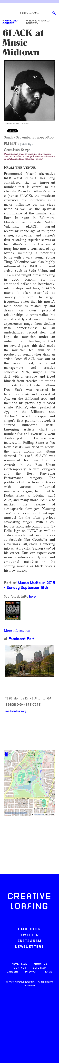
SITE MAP (39, 968)
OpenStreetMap (39, 814)
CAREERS (13, 972)
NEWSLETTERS (29, 947)
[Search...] (54, 13)
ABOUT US (40, 964)
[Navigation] (3, 13)
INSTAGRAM (29, 941)
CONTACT (19, 968)
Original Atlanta (29, 13)
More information (17, 630)
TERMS (47, 972)
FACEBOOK (29, 929)
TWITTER (29, 935)
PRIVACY (31, 972)
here (32, 596)
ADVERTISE (19, 964)
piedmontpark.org (15, 711)
